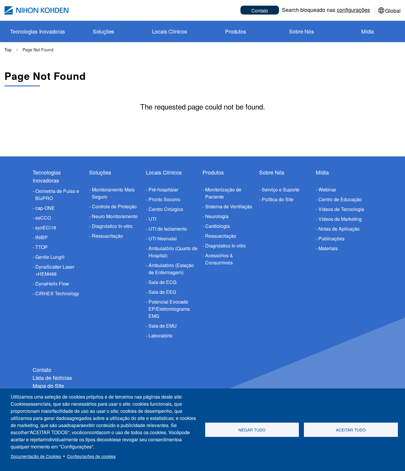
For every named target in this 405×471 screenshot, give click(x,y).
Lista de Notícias (52, 377)
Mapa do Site (48, 385)
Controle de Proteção (114, 206)
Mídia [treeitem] (367, 31)
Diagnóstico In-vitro (112, 226)
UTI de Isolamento (168, 228)
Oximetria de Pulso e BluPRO (57, 195)
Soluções (100, 172)
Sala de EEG (162, 291)
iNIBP (41, 237)
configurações (353, 9)
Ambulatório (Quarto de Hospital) (173, 252)
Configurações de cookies (91, 456)
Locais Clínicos (164, 172)
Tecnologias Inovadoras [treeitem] (37, 31)
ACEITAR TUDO (351, 430)
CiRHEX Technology (57, 293)
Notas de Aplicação (339, 228)
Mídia (322, 172)
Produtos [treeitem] (235, 31)
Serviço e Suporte (280, 189)
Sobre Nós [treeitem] (301, 31)
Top (8, 50)
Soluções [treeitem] (103, 31)
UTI (152, 218)
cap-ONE (45, 207)
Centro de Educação (340, 199)
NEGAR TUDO (252, 430)
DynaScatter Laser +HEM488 (54, 270)
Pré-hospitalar (163, 189)
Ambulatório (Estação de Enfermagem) (171, 269)
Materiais (328, 248)
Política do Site (278, 199)
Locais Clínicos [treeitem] (169, 31)
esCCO (43, 217)
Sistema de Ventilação (228, 206)
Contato (259, 10)
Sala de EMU (163, 325)
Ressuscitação (107, 235)
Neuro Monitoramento (115, 216)
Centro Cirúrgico (166, 209)
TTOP (41, 247)
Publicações (331, 238)
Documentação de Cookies (36, 456)
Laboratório (161, 335)
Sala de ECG (162, 282)
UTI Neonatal (163, 238)
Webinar (327, 189)
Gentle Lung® (50, 256)
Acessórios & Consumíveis (219, 259)
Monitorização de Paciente (223, 193)
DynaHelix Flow (52, 283)
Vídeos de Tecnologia (341, 209)
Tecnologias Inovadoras (47, 176)
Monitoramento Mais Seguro (113, 193)
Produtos (213, 172)
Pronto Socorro (164, 199)
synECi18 (45, 227)
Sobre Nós (271, 172)
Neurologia (217, 216)
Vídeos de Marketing (340, 218)
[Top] (36, 10)
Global (393, 10)
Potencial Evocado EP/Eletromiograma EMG (169, 308)
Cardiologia (217, 226)
